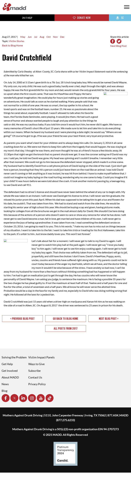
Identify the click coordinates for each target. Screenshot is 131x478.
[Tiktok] (50, 398)
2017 (14, 36)
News (5, 384)
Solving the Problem (14, 357)
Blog (4, 390)
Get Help (7, 364)
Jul (35, 36)
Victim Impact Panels (41, 357)
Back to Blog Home (12, 45)
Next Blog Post (118, 45)
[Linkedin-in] (23, 398)
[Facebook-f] (6, 398)
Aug (42, 36)
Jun (30, 36)
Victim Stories (16, 41)
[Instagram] (32, 398)
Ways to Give (36, 364)
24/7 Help (27, 17)
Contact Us (35, 377)
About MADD (10, 377)
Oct (48, 36)
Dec (62, 36)
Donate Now (84, 18)
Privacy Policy (37, 384)
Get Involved (10, 370)
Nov (55, 36)
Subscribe (34, 370)
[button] (22, 318)
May (22, 36)
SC (122, 18)
